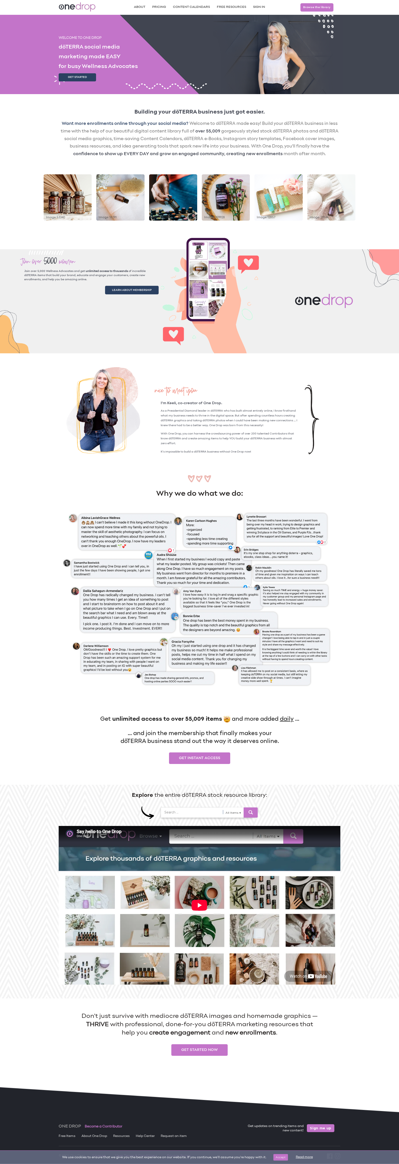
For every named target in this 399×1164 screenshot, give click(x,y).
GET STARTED (77, 77)
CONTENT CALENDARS (191, 7)
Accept (281, 1157)
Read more (304, 1157)
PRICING (159, 7)
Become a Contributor (103, 1126)
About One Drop (94, 1136)
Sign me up (320, 1128)
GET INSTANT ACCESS (199, 758)
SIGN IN (259, 7)
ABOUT (139, 7)
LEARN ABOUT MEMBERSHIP (137, 289)
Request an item (174, 1136)
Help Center (145, 1136)
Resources (121, 1136)
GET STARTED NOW (199, 1050)
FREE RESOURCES (231, 7)
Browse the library (317, 7)
